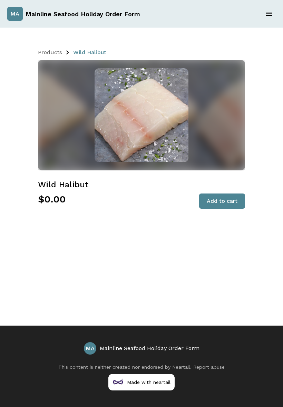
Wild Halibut (89, 52)
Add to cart (222, 201)
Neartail (181, 367)
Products (50, 52)
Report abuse (209, 367)
